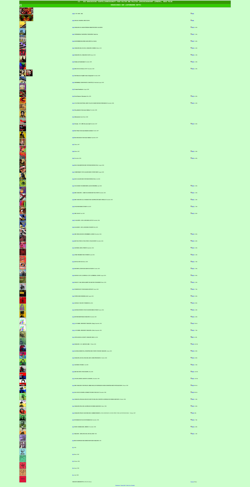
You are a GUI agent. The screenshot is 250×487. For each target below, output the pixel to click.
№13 (73, 392)
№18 (73, 357)
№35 (73, 234)
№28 (73, 282)
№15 (73, 378)
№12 (73, 399)
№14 (73, 385)
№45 (73, 158)
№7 (73, 433)
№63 (73, 34)
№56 (73, 82)
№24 (73, 309)
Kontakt (133, 485)
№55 (73, 89)
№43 (73, 172)
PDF (193, 13)
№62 (73, 41)
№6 (73, 440)
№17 (73, 364)
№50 (73, 123)
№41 (73, 185)
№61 (73, 48)
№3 (73, 461)
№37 (73, 213)
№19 (73, 351)
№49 (73, 130)
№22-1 (73, 330)
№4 (73, 454)
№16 (73, 371)
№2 (73, 468)
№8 (73, 426)
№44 (73, 165)
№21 (73, 337)
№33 (73, 247)
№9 (73, 419)
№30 (73, 268)
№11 (73, 406)
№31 (73, 261)
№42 (73, 179)
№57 (73, 75)
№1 (73, 475)
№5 (73, 447)
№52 (73, 110)
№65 (73, 20)
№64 (73, 27)
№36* (73, 220)
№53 (73, 103)
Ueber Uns (128, 485)
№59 (73, 61)
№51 (73, 116)
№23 (73, 316)
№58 (73, 68)
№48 (73, 137)
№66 (73, 13)
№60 (73, 55)
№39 (73, 199)
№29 (73, 275)
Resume (192, 481)
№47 (73, 144)
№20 (73, 344)
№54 (73, 96)
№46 (73, 151)
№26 (73, 296)
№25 (73, 303)
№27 (73, 289)
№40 (73, 192)
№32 (73, 254)
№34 (73, 241)
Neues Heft (123, 485)
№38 (73, 206)
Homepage (117, 485)
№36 (73, 227)
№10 (73, 413)
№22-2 (73, 323)
